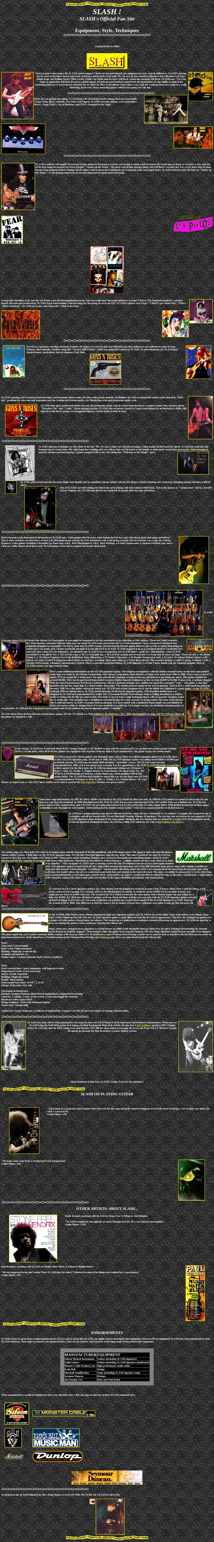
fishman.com (108, 937)
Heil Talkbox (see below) (170, 822)
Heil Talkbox (143, 1025)
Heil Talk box (88, 782)
